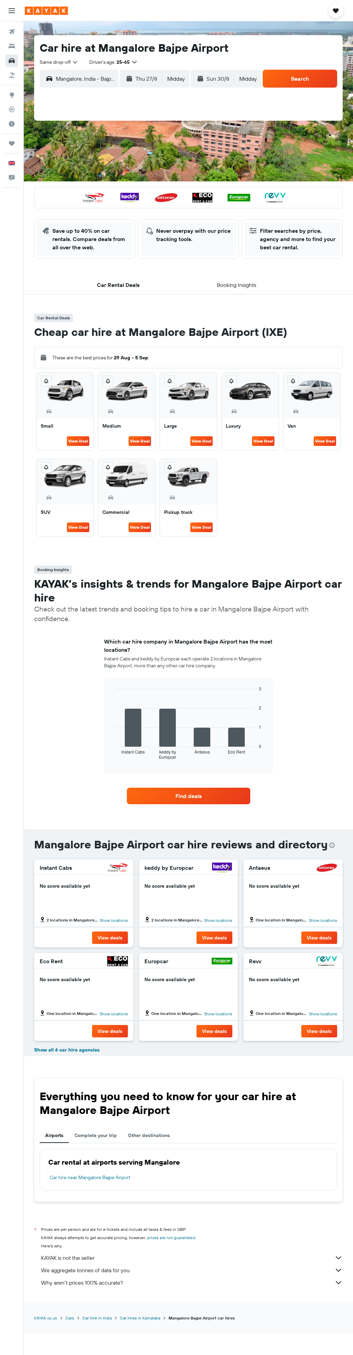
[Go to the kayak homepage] (46, 11)
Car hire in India (97, 1318)
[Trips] (12, 143)
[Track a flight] (12, 109)
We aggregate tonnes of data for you (85, 1270)
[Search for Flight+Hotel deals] (12, 75)
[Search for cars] (12, 61)
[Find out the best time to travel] (12, 124)
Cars (69, 1318)
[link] (188, 796)
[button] (11, 10)
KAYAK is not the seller (67, 1257)
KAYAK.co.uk (45, 1318)
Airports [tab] (54, 1135)
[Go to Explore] (12, 95)
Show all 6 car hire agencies (67, 1050)
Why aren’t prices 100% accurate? (82, 1282)
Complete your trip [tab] (95, 1135)
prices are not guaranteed (171, 1237)
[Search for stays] (12, 46)
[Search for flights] (12, 32)
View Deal (78, 441)
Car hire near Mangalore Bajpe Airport (90, 1177)
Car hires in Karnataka (140, 1318)
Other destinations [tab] (149, 1135)
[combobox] (59, 62)
